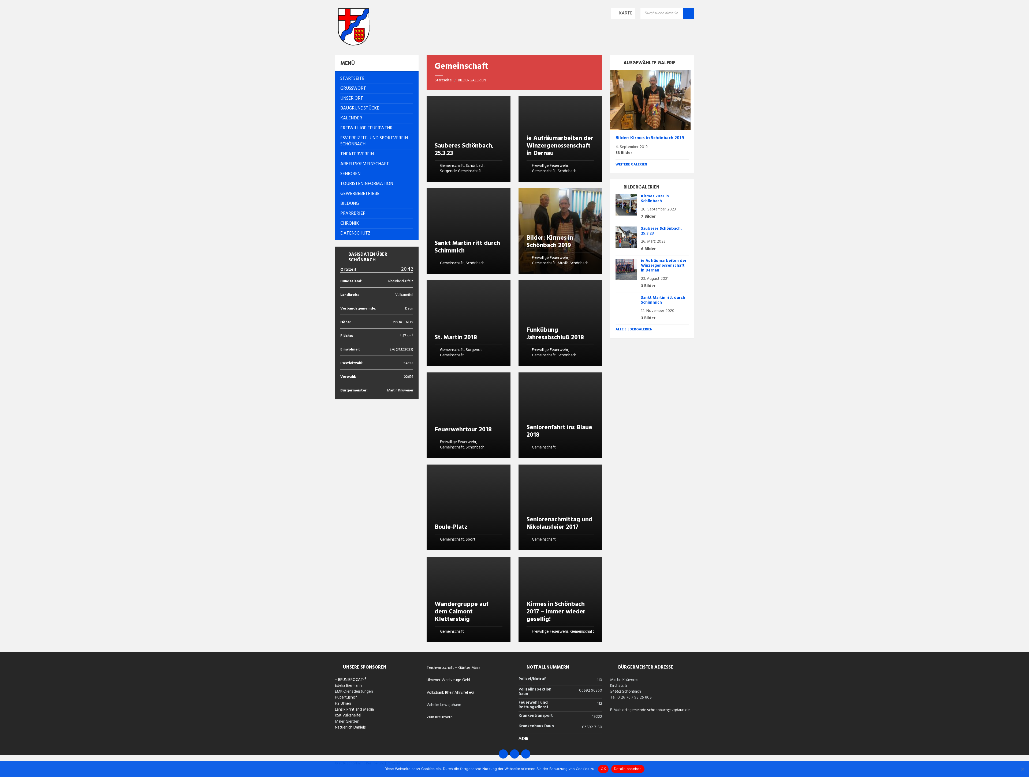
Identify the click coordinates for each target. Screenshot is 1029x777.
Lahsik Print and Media (354, 709)
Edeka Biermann (348, 685)
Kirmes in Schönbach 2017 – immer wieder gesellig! (556, 611)
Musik (563, 263)
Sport (470, 539)
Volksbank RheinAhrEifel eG (450, 692)
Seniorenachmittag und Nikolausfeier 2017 (559, 523)
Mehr (523, 739)
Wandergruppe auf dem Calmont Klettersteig (462, 611)
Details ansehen (628, 769)
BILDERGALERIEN (472, 80)
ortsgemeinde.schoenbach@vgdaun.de (656, 710)
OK (603, 769)
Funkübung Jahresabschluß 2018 (555, 334)
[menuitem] (376, 79)
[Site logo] (353, 44)
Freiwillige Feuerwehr (550, 166)
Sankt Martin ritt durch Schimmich (467, 247)
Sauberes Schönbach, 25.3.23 (464, 150)
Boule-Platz (451, 527)
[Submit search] (688, 13)
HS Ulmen (343, 703)
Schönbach (475, 166)
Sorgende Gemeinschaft (461, 171)
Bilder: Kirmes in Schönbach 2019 (550, 242)
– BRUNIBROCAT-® (351, 680)
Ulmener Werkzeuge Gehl (448, 680)
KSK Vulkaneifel (348, 715)
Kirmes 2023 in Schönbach (655, 198)
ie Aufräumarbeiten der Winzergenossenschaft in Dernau (560, 146)
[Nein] (1022, 769)
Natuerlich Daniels (350, 727)
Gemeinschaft (452, 166)
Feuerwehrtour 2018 (463, 430)
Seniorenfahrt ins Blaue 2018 (559, 431)
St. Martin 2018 (456, 338)
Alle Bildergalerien (634, 329)
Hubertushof (346, 697)
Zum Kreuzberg (440, 717)
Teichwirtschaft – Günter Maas (453, 668)
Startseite (443, 80)
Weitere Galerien (631, 164)
